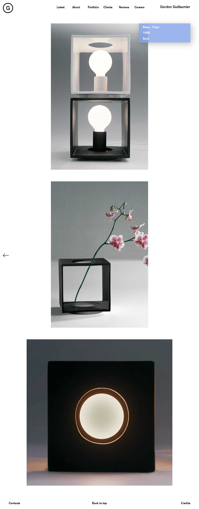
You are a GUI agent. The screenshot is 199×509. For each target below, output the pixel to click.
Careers (139, 7)
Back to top (99, 503)
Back (146, 38)
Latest (61, 7)
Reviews (124, 7)
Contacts (14, 503)
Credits (185, 503)
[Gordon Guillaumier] (8, 8)
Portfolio (93, 7)
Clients (107, 7)
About (76, 7)
